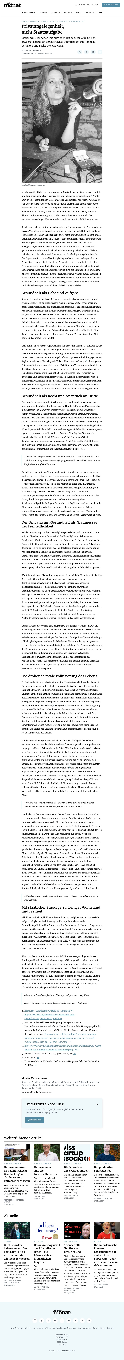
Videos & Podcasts (72, 1241)
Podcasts (68, 12)
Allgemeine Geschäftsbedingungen (61, 1328)
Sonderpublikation (30, 21)
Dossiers (43, 12)
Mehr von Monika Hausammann (37, 1092)
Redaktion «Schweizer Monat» (14, 1201)
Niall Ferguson (11, 1281)
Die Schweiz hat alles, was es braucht (76, 1169)
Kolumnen (55, 12)
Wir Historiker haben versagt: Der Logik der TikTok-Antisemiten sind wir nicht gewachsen (17, 1251)
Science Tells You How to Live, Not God (72, 1248)
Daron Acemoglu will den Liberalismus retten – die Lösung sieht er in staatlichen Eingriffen (47, 1253)
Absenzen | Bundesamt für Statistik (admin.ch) (47, 1010)
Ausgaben (95, 5)
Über (100, 12)
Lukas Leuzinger (41, 1287)
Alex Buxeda (69, 1290)
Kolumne (98, 1241)
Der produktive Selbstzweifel (103, 1169)
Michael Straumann (103, 1198)
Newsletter (84, 5)
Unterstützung (106, 1328)
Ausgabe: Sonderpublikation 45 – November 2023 (63, 21)
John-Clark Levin (11, 1283)
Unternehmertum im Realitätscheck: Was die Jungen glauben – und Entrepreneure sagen (17, 1174)
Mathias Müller (101, 1284)
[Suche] (76, 5)
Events (79, 12)
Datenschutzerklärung (88, 1328)
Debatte (7, 1241)
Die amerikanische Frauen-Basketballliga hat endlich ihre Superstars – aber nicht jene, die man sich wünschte (106, 1255)
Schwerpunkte (28, 12)
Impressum (38, 1328)
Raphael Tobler (71, 1196)
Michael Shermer (71, 1288)
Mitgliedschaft (111, 5)
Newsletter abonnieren (21, 1328)
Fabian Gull (39, 1196)
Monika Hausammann (31, 50)
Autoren (90, 12)
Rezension (38, 1241)
